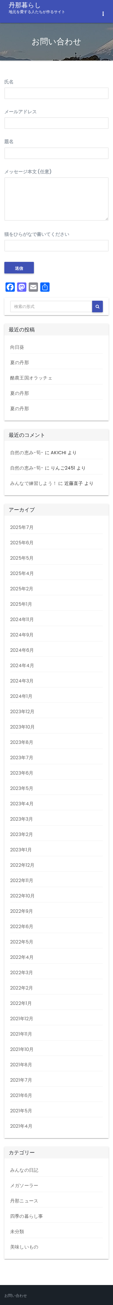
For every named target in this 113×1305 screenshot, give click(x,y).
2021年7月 (21, 1080)
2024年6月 (22, 650)
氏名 (9, 82)
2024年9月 (22, 634)
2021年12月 (22, 1018)
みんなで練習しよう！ (33, 483)
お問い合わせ (15, 1295)
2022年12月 (22, 865)
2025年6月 (22, 542)
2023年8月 (21, 742)
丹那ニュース (24, 1201)
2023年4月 (22, 803)
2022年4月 (22, 957)
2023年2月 (21, 834)
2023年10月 (22, 727)
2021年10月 (22, 1049)
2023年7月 (21, 757)
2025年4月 (22, 573)
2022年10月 (22, 895)
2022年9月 (21, 911)
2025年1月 (21, 604)
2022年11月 (22, 880)
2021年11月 (21, 1034)
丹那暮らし (37, 7)
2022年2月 (21, 988)
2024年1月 (21, 696)
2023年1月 (21, 849)
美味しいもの (24, 1247)
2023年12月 (22, 711)
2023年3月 (21, 819)
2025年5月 (22, 558)
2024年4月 (22, 665)
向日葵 (17, 347)
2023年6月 (21, 773)
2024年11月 (22, 619)
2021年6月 (21, 1095)
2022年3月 (21, 972)
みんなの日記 (24, 1170)
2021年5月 (21, 1110)
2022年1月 (21, 1003)
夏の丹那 (19, 362)
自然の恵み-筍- (27, 452)
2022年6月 (21, 926)
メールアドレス (20, 111)
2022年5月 (21, 942)
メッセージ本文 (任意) (28, 171)
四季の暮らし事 (26, 1216)
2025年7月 (22, 527)
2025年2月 (21, 588)
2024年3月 (22, 681)
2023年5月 (21, 788)
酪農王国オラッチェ (31, 378)
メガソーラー (24, 1185)
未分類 (17, 1231)
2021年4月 (21, 1126)
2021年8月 (21, 1064)
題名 (9, 141)
